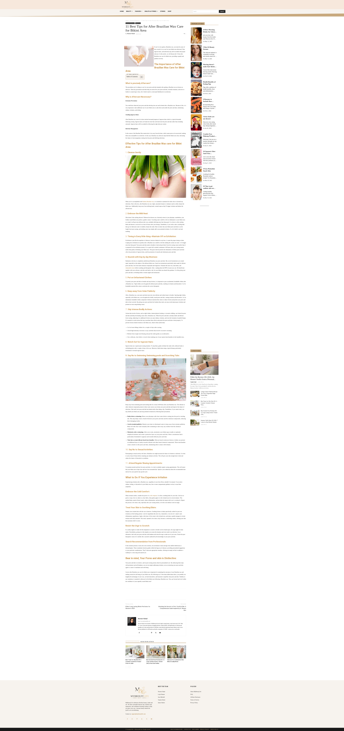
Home (127, 20)
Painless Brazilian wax (148, 201)
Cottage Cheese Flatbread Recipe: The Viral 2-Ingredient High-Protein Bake (209, 393)
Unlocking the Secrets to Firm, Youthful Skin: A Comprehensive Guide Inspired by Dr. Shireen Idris (172, 608)
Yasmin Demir (193, 382)
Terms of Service (194, 700)
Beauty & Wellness (135, 20)
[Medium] (148, 633)
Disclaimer (195, 729)
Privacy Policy (194, 702)
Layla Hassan (161, 694)
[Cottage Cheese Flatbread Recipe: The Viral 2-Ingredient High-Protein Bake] (194, 394)
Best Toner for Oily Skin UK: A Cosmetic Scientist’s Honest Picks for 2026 (133, 661)
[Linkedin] (154, 41)
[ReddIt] (158, 41)
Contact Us (187, 729)
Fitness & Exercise (195, 374)
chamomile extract (130, 268)
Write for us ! (214, 729)
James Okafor (161, 702)
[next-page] (129, 667)
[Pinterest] (146, 41)
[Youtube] (160, 633)
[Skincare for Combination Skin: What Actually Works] (176, 651)
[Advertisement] (204, 278)
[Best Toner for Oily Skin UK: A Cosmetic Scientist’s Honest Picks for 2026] (135, 651)
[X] (142, 41)
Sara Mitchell (161, 697)
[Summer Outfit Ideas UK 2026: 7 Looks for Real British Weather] (194, 423)
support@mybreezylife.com (139, 714)
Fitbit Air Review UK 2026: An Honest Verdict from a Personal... (202, 378)
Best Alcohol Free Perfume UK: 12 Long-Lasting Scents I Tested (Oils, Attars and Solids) (155, 661)
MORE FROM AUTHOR (147, 641)
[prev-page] (127, 667)
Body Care (138, 23)
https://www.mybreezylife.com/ (144, 621)
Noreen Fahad (131, 33)
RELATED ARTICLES (132, 641)
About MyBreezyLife (195, 691)
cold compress (153, 495)
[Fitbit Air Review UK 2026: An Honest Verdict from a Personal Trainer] (204, 364)
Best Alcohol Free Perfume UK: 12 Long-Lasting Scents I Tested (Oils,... (209, 412)
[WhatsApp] (150, 41)
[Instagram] (132, 719)
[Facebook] (138, 41)
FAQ (191, 694)
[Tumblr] (162, 41)
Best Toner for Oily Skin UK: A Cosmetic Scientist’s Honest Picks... (209, 403)
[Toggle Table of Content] (141, 77)
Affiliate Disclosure (195, 697)
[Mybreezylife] (128, 4)
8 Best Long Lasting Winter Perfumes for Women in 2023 (138, 607)
